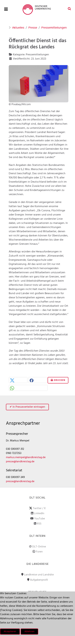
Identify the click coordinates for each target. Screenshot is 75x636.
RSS (39, 523)
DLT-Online (39, 546)
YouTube (39, 518)
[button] (18, 380)
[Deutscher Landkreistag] (37, 9)
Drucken (59, 380)
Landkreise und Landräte (39, 574)
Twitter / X (39, 508)
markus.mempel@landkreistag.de (26, 457)
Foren (39, 551)
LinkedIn (39, 513)
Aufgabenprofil (39, 580)
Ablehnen (29, 632)
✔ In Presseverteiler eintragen (27, 407)
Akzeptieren (10, 632)
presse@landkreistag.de (20, 461)
